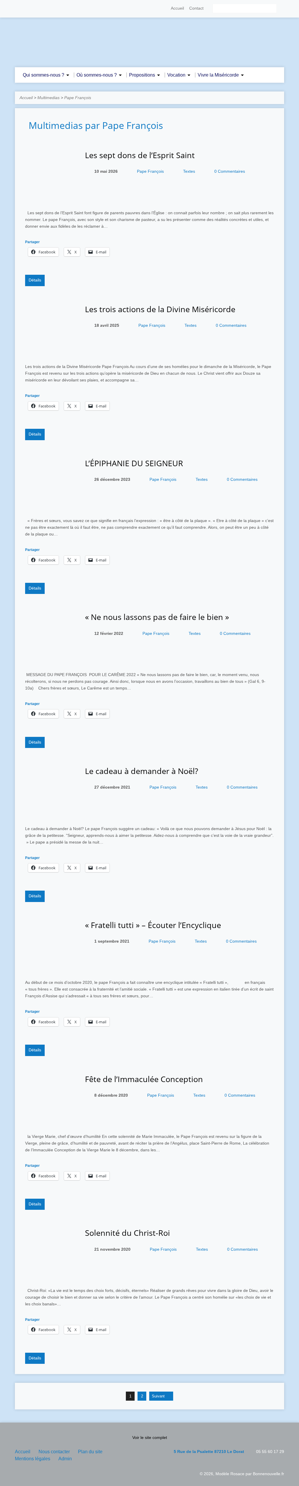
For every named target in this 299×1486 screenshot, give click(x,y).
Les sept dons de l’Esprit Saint (140, 155)
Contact (196, 8)
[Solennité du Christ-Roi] (50, 1275)
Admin (65, 1458)
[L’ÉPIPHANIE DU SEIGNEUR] (50, 505)
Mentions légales (32, 1458)
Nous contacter (54, 1451)
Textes (189, 171)
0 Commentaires (229, 171)
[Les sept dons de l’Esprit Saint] (50, 197)
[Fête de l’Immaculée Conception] (50, 1121)
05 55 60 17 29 (270, 1451)
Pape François (77, 97)
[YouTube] (34, 9)
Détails (35, 280)
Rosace (237, 1473)
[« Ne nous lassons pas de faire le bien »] (50, 659)
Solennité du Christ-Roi (127, 1232)
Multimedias (48, 97)
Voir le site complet (149, 1437)
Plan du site (90, 1451)
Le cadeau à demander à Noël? (141, 771)
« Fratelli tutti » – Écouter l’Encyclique (153, 925)
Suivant (159, 1396)
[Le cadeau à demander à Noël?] (50, 813)
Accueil (177, 8)
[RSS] (17, 9)
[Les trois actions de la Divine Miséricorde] (50, 351)
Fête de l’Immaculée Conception (144, 1079)
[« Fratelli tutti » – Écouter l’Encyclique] (50, 967)
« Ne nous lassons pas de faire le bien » (157, 616)
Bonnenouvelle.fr (268, 1473)
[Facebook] (25, 9)
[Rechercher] (281, 9)
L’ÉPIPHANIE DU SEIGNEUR (134, 463)
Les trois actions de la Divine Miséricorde (160, 309)
